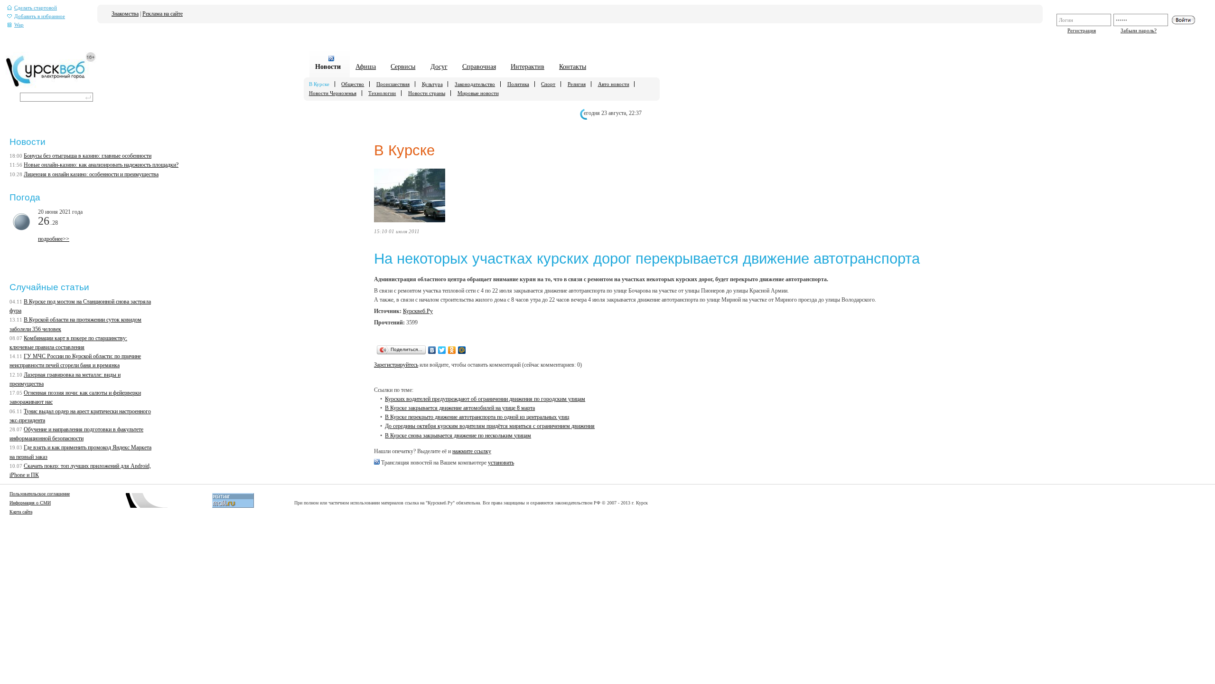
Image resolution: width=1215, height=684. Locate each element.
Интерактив (527, 66)
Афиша (365, 66)
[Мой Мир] (462, 350)
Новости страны (426, 93)
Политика (518, 84)
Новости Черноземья (332, 93)
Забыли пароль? (1139, 30)
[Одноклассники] (452, 350)
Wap (19, 25)
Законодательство (475, 84)
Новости (328, 66)
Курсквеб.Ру (418, 311)
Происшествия (393, 84)
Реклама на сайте (162, 13)
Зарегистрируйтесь (396, 364)
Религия (577, 84)
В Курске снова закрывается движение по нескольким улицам (458, 435)
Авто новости (613, 84)
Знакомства (125, 13)
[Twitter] (442, 350)
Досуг (439, 66)
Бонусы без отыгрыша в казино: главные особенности (87, 155)
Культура (432, 84)
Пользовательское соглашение (39, 493)
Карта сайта (20, 511)
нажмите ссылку (471, 451)
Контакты (572, 66)
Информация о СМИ (30, 502)
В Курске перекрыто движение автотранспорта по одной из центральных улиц (477, 417)
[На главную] (51, 86)
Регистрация (1081, 30)
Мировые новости (478, 93)
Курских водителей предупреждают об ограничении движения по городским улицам (485, 399)
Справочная (479, 66)
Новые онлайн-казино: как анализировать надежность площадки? (101, 165)
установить (501, 462)
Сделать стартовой (35, 7)
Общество (352, 84)
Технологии (382, 93)
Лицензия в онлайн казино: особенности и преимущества (91, 174)
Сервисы (403, 66)
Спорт (548, 84)
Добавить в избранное (39, 16)
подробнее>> (53, 239)
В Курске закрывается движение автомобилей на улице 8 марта (460, 408)
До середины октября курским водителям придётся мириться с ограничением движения (490, 426)
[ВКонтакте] (432, 350)
